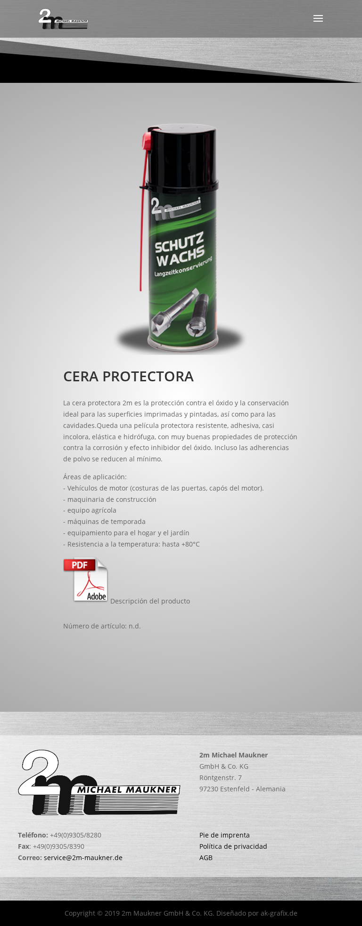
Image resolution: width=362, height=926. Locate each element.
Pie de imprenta (224, 834)
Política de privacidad (233, 846)
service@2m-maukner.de (83, 857)
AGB (206, 857)
